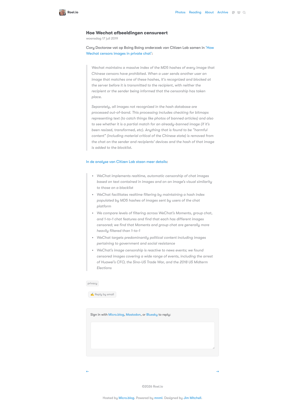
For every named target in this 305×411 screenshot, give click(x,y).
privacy (92, 283)
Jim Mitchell (192, 398)
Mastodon (233, 10)
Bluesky (238, 10)
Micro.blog (116, 314)
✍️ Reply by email (102, 294)
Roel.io (72, 12)
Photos (180, 12)
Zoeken (244, 10)
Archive (222, 12)
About (209, 12)
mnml (158, 398)
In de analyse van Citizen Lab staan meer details (126, 162)
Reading (195, 12)
